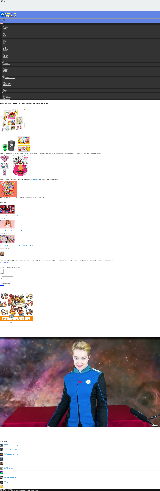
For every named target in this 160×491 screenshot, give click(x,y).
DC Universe (4, 40)
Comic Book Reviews (6, 68)
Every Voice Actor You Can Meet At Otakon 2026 (12, 449)
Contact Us (4, 95)
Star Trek (4, 47)
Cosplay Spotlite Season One (7, 84)
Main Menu (1, 23)
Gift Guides (4, 75)
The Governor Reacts (6, 77)
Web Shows (3, 76)
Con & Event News (5, 27)
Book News (4, 25)
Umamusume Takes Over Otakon (9, 463)
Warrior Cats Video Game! (8, 468)
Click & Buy (1, 324)
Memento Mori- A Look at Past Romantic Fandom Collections (16, 230)
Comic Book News (5, 26)
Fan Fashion (3, 88)
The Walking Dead (5, 49)
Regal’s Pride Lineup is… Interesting (10, 477)
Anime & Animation (5, 39)
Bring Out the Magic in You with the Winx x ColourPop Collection (17, 245)
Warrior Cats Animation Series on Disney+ (11, 454)
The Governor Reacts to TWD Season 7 (10, 81)
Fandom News (5, 29)
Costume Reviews (5, 53)
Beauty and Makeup (5, 90)
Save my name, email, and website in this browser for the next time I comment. (12, 280)
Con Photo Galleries (5, 57)
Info (2, 92)
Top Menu (1, 0)
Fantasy (4, 42)
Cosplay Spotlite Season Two (7, 85)
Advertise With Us (5, 96)
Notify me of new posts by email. (6, 283)
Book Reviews (5, 67)
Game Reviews (5, 70)
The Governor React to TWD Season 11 (10, 78)
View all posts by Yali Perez (4, 262)
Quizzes (4, 34)
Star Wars (4, 48)
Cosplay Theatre (5, 56)
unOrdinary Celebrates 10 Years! (9, 482)
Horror (4, 43)
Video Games (7, 467)
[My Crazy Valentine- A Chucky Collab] (7, 213)
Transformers (5, 50)
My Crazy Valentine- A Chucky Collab (9, 215)
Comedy (4, 54)
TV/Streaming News (8, 453)
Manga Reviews (5, 71)
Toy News (4, 36)
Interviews (3, 62)
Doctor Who (4, 41)
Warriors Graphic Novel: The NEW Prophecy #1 (12, 445)
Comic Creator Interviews (6, 64)
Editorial (4, 28)
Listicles (4, 32)
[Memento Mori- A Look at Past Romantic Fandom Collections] (7, 228)
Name (1, 275)
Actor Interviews (5, 63)
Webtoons (4, 74)
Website (1, 278)
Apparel (4, 89)
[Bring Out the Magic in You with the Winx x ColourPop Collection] (7, 243)
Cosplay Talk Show (5, 55)
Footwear (4, 91)
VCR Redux (4, 82)
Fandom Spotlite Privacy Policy (7, 97)
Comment (1, 273)
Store (4, 98)
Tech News (4, 35)
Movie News (4, 33)
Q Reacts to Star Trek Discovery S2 (7, 83)
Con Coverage (5, 60)
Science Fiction (5, 46)
